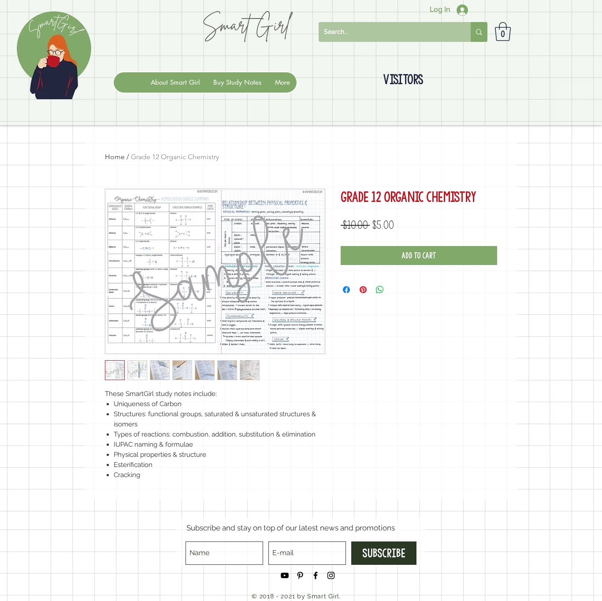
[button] (503, 31)
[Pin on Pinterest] (363, 289)
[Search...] (479, 32)
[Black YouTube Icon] (285, 575)
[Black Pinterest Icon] (300, 575)
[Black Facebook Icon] (315, 575)
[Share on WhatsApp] (380, 289)
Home (115, 157)
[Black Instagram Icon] (331, 575)
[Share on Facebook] (346, 289)
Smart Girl (246, 24)
